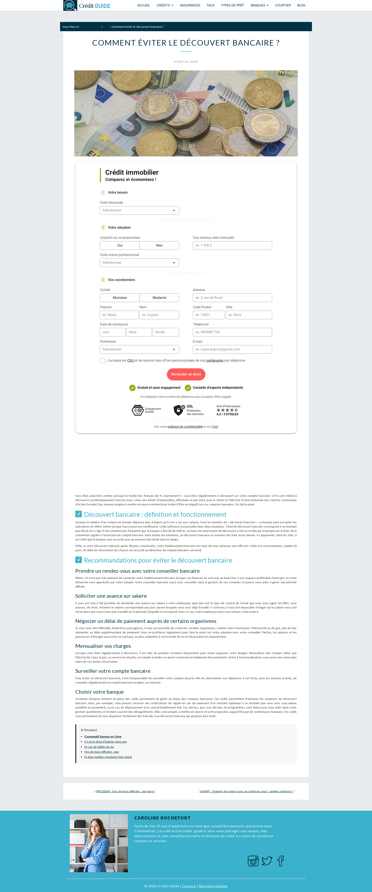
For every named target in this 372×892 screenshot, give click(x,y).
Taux (210, 5)
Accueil (143, 5)
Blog (301, 5)
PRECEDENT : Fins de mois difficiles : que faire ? (125, 791)
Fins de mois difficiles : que (101, 752)
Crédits (163, 5)
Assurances (190, 5)
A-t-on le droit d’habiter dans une (105, 742)
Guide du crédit (91, 27)
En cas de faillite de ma (99, 747)
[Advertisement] (186, 463)
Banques (258, 5)
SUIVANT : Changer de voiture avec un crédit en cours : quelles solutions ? (246, 791)
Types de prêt (232, 5)
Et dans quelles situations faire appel (108, 757)
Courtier (283, 5)
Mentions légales (213, 886)
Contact (189, 886)
